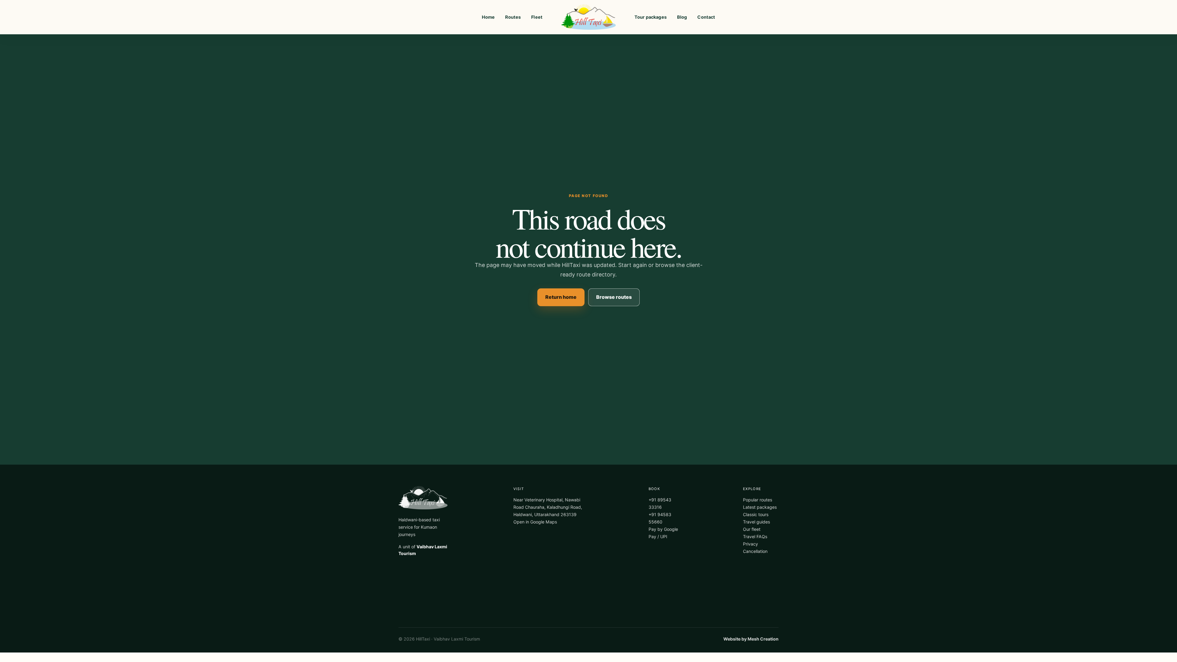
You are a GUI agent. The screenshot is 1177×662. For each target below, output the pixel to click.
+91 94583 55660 (660, 518)
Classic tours (755, 514)
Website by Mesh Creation (751, 638)
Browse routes (614, 297)
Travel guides (756, 521)
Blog (682, 17)
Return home (561, 297)
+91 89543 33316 (660, 503)
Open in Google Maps (535, 521)
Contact (706, 17)
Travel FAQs (755, 536)
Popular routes (757, 499)
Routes (513, 17)
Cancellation (755, 551)
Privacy (750, 543)
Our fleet (751, 529)
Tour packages (650, 17)
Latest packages (760, 507)
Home (488, 17)
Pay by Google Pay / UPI (663, 533)
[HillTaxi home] (588, 17)
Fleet (537, 17)
